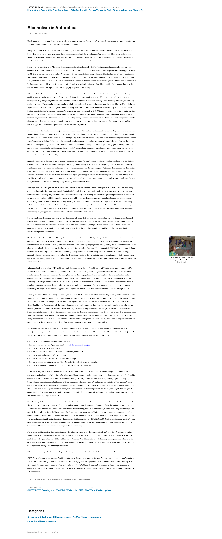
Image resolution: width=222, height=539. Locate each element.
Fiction (89, 517)
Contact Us (46, 10)
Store (37, 10)
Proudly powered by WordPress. (48, 532)
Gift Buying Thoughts (95, 10)
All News (68, 479)
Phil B (31, 33)
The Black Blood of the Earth (67, 10)
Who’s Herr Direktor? (131, 10)
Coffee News (80, 517)
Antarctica (75, 479)
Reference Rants (84, 479)
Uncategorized (51, 521)
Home (30, 10)
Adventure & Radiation (57, 479)
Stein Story (112, 10)
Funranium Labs (35, 7)
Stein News (39, 521)
